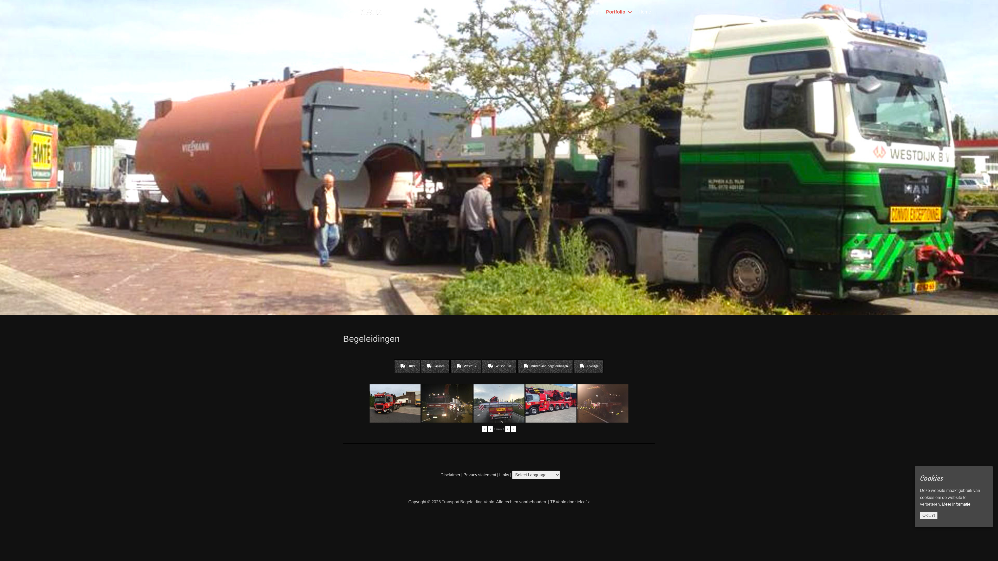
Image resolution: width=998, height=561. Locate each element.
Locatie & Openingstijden (494, 12)
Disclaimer (450, 475)
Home (645, 12)
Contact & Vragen (546, 12)
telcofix (583, 502)
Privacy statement (479, 475)
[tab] (407, 366)
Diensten (451, 12)
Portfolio (615, 12)
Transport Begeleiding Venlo (468, 502)
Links (503, 475)
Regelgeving (585, 12)
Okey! (928, 515)
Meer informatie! (956, 504)
